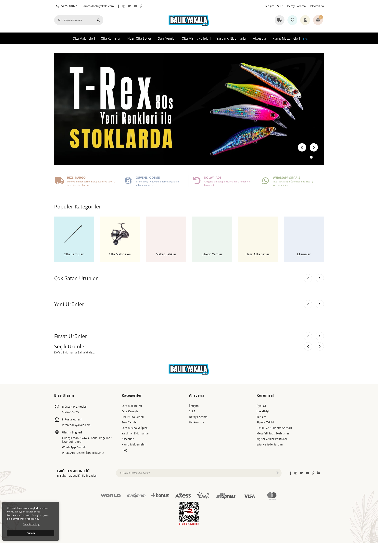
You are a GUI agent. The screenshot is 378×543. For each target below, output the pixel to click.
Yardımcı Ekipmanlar (232, 38)
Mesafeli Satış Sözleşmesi (273, 433)
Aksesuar (260, 38)
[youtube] (135, 6)
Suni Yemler (167, 38)
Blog (306, 38)
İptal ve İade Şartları (270, 444)
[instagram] (123, 6)
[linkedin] (318, 473)
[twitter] (129, 6)
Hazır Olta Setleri (139, 38)
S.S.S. (280, 6)
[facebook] (118, 6)
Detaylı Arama (296, 6)
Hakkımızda (316, 6)
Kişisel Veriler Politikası (272, 439)
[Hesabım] (305, 20)
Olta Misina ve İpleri (196, 38)
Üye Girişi (263, 411)
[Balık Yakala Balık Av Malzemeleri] (189, 20)
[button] (314, 147)
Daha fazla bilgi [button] (31, 524)
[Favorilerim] (292, 20)
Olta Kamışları (111, 38)
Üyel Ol (261, 406)
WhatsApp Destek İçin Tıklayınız (83, 453)
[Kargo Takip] (279, 20)
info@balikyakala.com (99, 6)
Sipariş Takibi (265, 422)
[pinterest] (141, 6)
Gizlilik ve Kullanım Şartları (274, 428)
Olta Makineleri (84, 38)
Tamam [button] (31, 532)
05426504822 (68, 6)
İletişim (269, 6)
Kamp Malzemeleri (286, 38)
